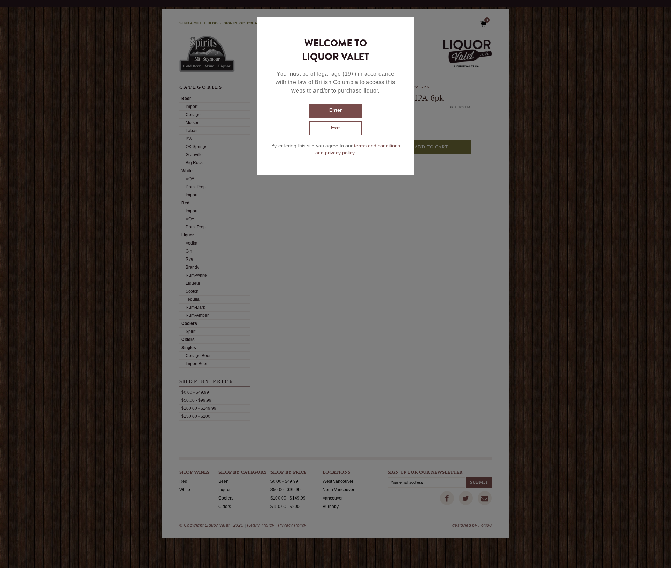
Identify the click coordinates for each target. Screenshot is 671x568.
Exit (335, 127)
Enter (335, 110)
